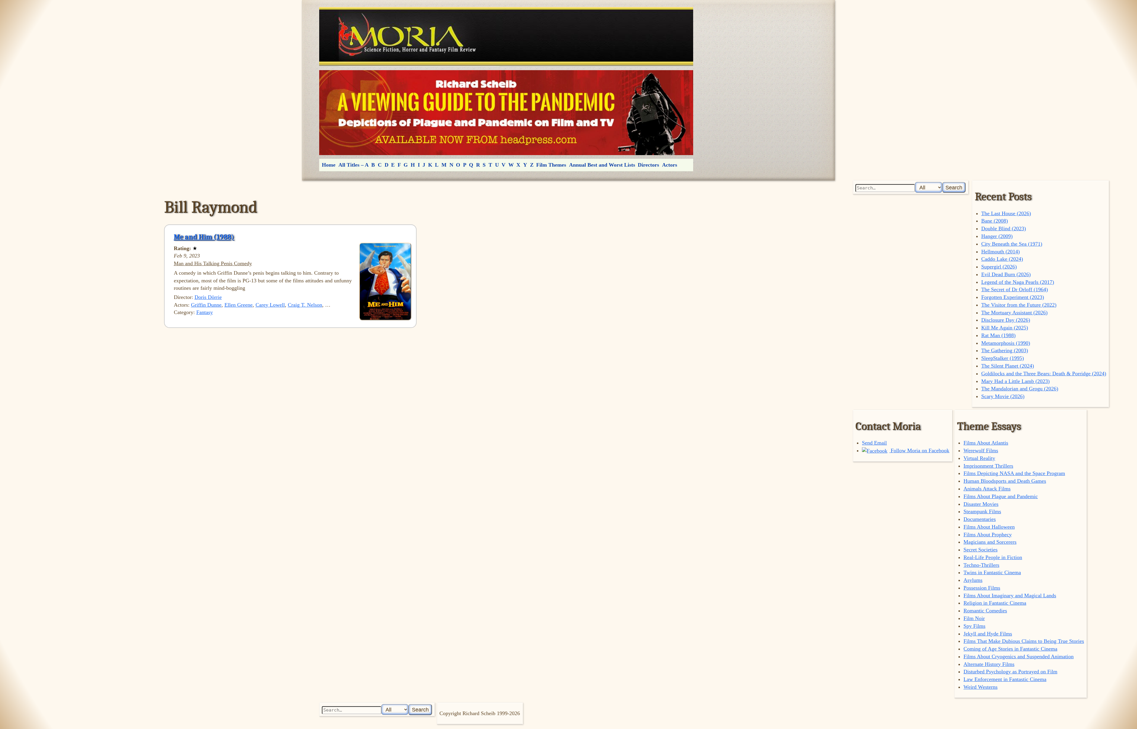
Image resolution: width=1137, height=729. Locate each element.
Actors (669, 165)
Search (953, 187)
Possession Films (981, 588)
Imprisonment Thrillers (988, 466)
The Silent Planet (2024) (1007, 366)
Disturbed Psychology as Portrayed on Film (1010, 672)
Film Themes (551, 165)
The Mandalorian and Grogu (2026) (1019, 389)
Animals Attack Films (987, 489)
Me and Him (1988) (204, 237)
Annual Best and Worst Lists (602, 165)
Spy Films (974, 626)
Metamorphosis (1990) (1005, 343)
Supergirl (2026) (999, 267)
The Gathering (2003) (1004, 350)
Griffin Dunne (206, 305)
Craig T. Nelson (305, 305)
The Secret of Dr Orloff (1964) (1014, 289)
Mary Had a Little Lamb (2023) (1015, 381)
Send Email (874, 443)
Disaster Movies (980, 504)
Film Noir (974, 618)
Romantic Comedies (985, 611)
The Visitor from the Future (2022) (1018, 305)
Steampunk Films (982, 511)
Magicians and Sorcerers (989, 542)
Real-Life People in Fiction (992, 557)
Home (328, 165)
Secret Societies (980, 550)
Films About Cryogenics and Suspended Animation (1018, 656)
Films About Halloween (989, 527)
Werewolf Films (980, 450)
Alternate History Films (988, 664)
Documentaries (979, 519)
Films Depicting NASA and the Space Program (1014, 473)
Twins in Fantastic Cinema (992, 572)
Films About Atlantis (985, 443)
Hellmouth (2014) (1000, 252)
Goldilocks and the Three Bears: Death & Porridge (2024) (1043, 373)
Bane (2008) (994, 221)
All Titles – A (353, 165)
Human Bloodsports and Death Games (1004, 481)
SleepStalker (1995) (1002, 358)
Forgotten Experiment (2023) (1012, 297)
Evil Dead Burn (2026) (1006, 274)
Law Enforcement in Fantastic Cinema (1004, 679)
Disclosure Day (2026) (1005, 320)
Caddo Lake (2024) (1002, 259)
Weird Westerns (980, 687)
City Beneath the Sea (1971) (1011, 244)
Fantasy (204, 312)
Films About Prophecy (987, 535)
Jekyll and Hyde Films (987, 634)
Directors (648, 165)
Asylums (972, 580)
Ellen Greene (238, 305)
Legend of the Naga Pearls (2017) (1017, 282)
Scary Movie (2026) (1002, 396)
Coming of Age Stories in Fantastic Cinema (1010, 649)
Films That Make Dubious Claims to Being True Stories (1023, 641)
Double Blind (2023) (1003, 228)
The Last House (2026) (1006, 213)
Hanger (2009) (997, 236)
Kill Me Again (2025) (1004, 328)
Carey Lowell (270, 305)
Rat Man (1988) (998, 335)
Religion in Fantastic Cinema (994, 603)
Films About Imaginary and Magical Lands (1009, 595)
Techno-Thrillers (981, 565)
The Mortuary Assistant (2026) (1014, 313)
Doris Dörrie (208, 297)
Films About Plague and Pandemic (1000, 496)
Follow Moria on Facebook (919, 450)
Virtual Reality (979, 458)
